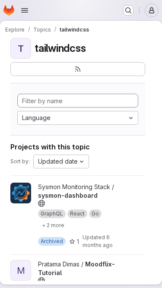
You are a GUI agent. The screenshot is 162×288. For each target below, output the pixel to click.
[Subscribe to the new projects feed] (77, 69)
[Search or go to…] (128, 10)
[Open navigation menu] (25, 10)
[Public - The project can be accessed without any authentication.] (41, 203)
